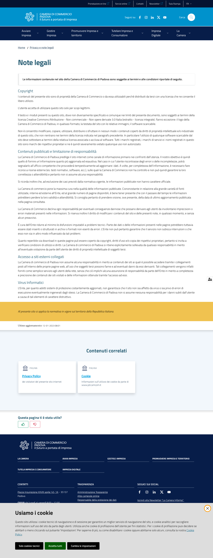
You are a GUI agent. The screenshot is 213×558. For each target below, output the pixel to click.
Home (21, 47)
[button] (191, 17)
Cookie (86, 376)
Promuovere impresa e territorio (170, 458)
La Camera (23, 458)
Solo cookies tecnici (29, 546)
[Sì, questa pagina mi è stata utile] (23, 424)
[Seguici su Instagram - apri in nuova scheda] (145, 17)
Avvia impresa (70, 458)
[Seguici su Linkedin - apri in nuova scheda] (151, 17)
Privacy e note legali (42, 47)
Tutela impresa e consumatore (34, 469)
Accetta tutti (55, 546)
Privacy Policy (31, 376)
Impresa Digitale (71, 469)
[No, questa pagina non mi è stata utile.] (35, 424)
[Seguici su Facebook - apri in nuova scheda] (139, 17)
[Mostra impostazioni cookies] (210, 279)
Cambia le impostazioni (83, 546)
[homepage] (51, 17)
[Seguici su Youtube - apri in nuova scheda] (163, 17)
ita (187, 3)
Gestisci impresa (116, 458)
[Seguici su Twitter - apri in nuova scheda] (157, 17)
